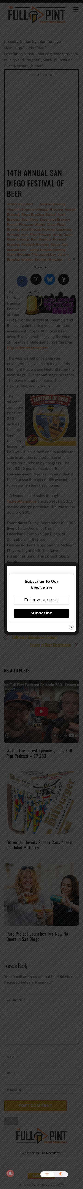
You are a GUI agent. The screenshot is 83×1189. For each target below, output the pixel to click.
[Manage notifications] (10, 1173)
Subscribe (41, 613)
